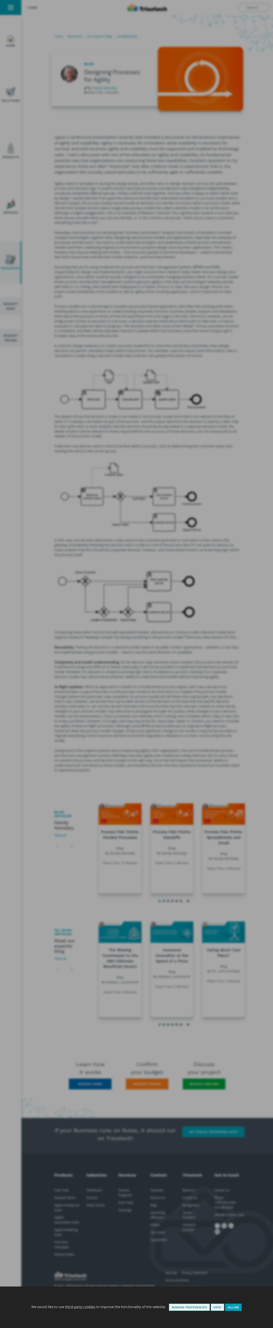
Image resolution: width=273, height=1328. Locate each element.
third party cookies (80, 1306)
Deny (217, 1307)
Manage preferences (189, 1307)
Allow (233, 1307)
